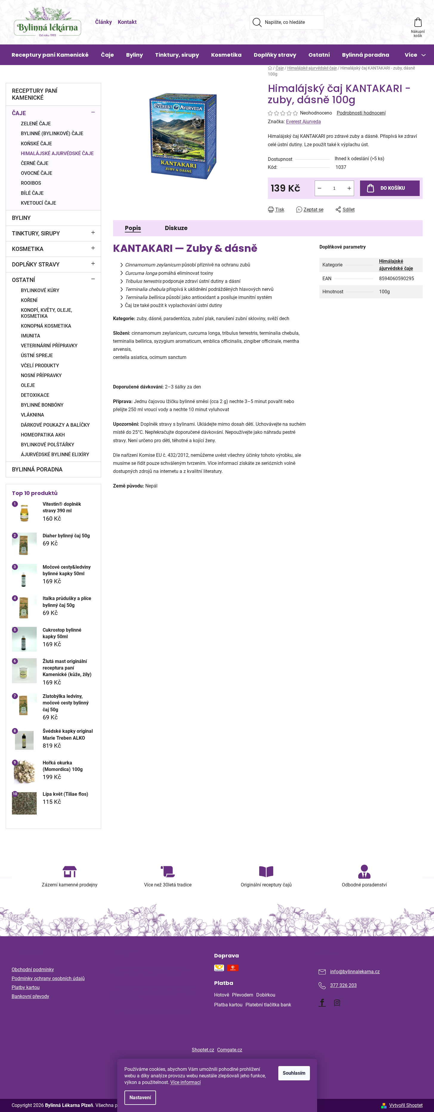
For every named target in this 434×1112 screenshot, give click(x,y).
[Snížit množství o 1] (319, 188)
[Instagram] (337, 1002)
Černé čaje (34, 163)
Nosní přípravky (41, 375)
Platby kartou (26, 987)
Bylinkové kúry (40, 290)
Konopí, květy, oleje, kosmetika (46, 313)
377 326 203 (343, 985)
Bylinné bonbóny (42, 405)
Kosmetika (28, 249)
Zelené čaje (36, 124)
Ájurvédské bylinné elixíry (55, 454)
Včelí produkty (40, 365)
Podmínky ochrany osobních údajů (48, 978)
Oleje (28, 385)
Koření (29, 300)
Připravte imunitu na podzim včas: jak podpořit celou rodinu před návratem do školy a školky (154, 993)
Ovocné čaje (36, 173)
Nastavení (140, 1097)
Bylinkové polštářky (47, 445)
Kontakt (127, 22)
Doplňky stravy (36, 264)
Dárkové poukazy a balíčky (55, 425)
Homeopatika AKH (43, 435)
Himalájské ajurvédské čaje (57, 153)
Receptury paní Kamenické (34, 94)
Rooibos (31, 183)
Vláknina (32, 415)
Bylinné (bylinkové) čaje (52, 133)
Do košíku (393, 188)
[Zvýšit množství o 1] (349, 188)
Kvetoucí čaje (38, 203)
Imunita (30, 336)
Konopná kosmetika (46, 326)
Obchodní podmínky (33, 969)
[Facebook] (322, 1002)
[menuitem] (50, 55)
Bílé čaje (32, 193)
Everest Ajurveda (303, 121)
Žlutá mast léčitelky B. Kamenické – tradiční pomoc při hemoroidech (150, 971)
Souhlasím (294, 1073)
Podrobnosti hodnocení (361, 113)
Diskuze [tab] (176, 228)
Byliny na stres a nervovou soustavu (151, 1012)
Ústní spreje (37, 355)
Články (103, 22)
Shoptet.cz (203, 1050)
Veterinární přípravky (49, 345)
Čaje (19, 113)
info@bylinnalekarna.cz (355, 971)
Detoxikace (35, 395)
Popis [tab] (133, 228)
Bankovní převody (30, 996)
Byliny (21, 218)
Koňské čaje (36, 143)
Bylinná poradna (37, 469)
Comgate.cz (229, 1050)
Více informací (185, 1082)
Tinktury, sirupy (36, 233)
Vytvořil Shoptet (406, 1105)
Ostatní (23, 280)
